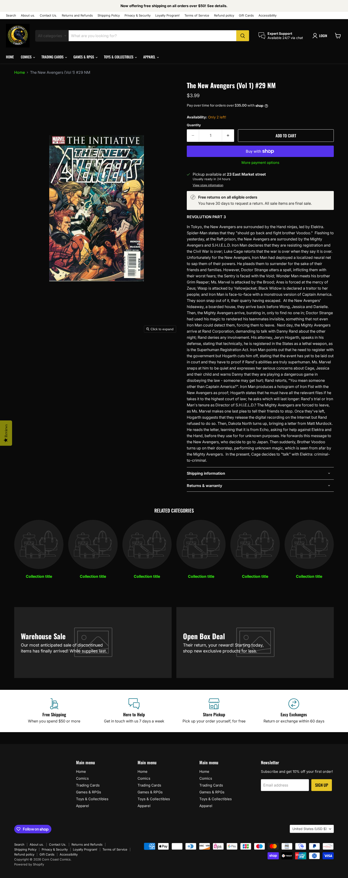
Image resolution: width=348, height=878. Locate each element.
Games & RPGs (84, 56)
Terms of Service (196, 15)
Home (10, 56)
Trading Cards (52, 56)
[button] (320, 36)
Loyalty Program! (167, 15)
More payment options (260, 163)
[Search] (242, 35)
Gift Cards (246, 15)
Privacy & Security (138, 15)
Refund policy (224, 15)
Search (11, 15)
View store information (208, 185)
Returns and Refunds (77, 15)
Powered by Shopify (29, 864)
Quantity (194, 125)
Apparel (149, 56)
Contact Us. (48, 15)
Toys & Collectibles (119, 56)
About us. (28, 15)
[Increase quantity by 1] (228, 135)
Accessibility (268, 15)
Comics (26, 56)
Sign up (321, 785)
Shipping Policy (109, 15)
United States (309, 829)
